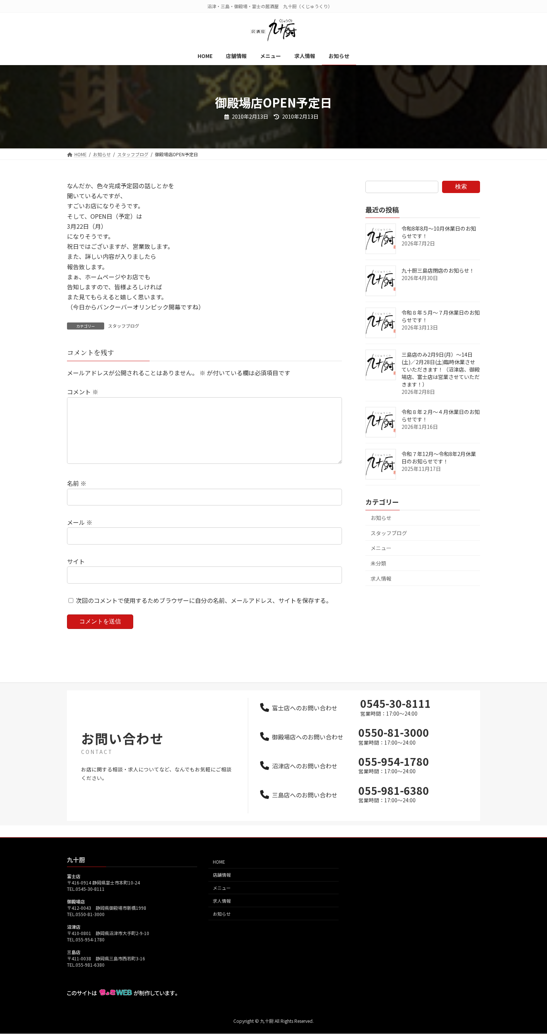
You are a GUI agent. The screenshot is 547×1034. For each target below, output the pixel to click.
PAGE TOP (528, 996)
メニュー (381, 548)
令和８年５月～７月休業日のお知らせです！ (441, 316)
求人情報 (381, 578)
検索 (461, 186)
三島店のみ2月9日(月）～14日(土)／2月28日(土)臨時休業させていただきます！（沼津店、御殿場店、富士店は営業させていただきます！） (441, 369)
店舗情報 (222, 875)
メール (79, 522)
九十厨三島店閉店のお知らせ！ (438, 270)
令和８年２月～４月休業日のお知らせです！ (441, 415)
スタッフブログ (123, 325)
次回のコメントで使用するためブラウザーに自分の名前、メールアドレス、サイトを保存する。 (204, 600)
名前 (76, 483)
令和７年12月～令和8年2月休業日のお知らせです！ (439, 457)
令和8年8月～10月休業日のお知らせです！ (439, 232)
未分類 (378, 563)
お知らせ (381, 517)
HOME (219, 862)
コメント (82, 391)
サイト (76, 561)
